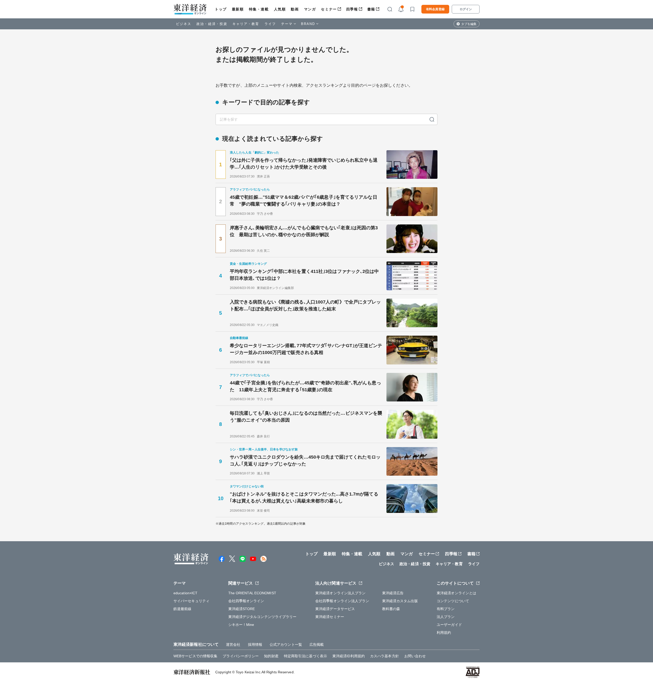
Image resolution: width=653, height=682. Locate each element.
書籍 (371, 9)
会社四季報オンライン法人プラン (342, 601)
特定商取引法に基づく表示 (305, 656)
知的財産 (271, 656)
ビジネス (183, 24)
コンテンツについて (453, 601)
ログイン (466, 9)
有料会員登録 (435, 9)
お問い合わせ (415, 656)
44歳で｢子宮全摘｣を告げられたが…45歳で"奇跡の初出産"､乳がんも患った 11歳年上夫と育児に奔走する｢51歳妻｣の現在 (305, 386)
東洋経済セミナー (329, 617)
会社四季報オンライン (246, 601)
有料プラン (446, 609)
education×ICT (185, 593)
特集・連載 (259, 9)
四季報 (352, 9)
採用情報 (255, 644)
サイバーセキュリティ (191, 601)
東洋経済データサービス (335, 609)
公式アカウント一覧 (286, 644)
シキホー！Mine (241, 625)
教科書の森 (391, 609)
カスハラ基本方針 (384, 656)
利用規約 (444, 632)
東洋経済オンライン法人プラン (340, 593)
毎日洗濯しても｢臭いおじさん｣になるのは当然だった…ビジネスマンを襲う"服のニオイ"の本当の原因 (306, 417)
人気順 (280, 9)
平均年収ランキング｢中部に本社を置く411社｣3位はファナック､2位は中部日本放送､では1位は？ (304, 275)
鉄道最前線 (182, 609)
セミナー (329, 9)
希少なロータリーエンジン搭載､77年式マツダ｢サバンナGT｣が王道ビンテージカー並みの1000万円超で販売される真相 (306, 349)
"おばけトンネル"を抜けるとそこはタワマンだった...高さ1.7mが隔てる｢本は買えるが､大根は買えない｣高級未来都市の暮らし (304, 497)
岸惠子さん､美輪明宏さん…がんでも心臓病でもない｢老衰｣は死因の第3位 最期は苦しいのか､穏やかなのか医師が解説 (304, 231)
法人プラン (446, 617)
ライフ (270, 24)
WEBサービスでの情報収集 (195, 656)
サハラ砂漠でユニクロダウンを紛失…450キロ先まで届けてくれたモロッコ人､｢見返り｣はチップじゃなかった (305, 460)
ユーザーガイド (449, 625)
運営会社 (233, 644)
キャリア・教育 (245, 24)
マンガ (310, 9)
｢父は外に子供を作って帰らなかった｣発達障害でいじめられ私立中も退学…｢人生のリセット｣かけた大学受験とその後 (304, 164)
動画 (295, 9)
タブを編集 (468, 24)
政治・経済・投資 (211, 24)
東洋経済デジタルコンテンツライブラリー (262, 617)
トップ (221, 9)
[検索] (432, 119)
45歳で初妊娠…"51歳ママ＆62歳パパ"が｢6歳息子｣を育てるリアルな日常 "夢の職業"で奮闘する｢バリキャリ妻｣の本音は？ (303, 201)
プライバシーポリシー (241, 656)
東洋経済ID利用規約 (348, 656)
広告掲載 (316, 644)
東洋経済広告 (393, 593)
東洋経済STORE (241, 609)
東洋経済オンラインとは (456, 593)
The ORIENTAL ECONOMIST (252, 593)
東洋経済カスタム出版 (400, 601)
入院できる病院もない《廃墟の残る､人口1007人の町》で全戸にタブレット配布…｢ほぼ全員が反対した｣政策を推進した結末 (305, 305)
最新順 (238, 9)
